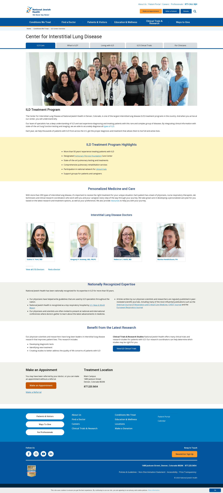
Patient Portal (154, 4)
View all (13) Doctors (35, 269)
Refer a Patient (171, 11)
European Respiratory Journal (130, 307)
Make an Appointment (151, 11)
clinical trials (101, 169)
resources (115, 200)
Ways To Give (45, 424)
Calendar (162, 421)
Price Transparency (187, 472)
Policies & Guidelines (128, 472)
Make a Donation (123, 428)
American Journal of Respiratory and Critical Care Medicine (142, 304)
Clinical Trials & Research (154, 22)
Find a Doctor (69, 22)
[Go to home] (43, 11)
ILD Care (40, 45)
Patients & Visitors (97, 22)
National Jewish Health (188, 478)
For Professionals (45, 432)
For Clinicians (180, 45)
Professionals (177, 4)
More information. (154, 490)
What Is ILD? (72, 45)
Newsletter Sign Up (184, 454)
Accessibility (172, 472)
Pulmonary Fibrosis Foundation (88, 156)
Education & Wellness (125, 22)
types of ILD (109, 126)
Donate (186, 11)
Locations (120, 423)
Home (29, 29)
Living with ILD (107, 45)
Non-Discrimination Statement (152, 472)
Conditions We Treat (40, 22)
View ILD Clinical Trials (126, 348)
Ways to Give (183, 22)
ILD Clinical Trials (144, 45)
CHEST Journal (174, 304)
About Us (142, 4)
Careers (166, 4)
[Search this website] (195, 11)
